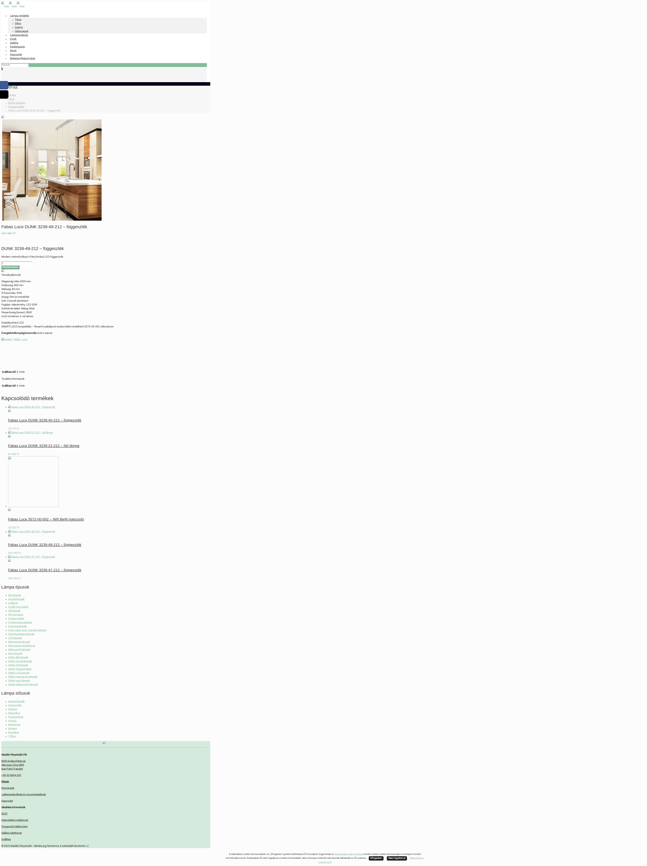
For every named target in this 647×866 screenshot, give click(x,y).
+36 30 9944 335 (11, 775)
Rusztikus (13, 732)
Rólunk (5, 782)
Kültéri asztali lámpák (20, 661)
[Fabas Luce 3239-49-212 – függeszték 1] (51, 220)
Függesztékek (16, 107)
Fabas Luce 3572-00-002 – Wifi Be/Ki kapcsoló (46, 519)
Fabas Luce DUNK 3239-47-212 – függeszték (44, 570)
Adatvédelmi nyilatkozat (14, 820)
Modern (12, 729)
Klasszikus (14, 713)
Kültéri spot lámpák (19, 681)
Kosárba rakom (10, 267)
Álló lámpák (14, 595)
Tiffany (12, 736)
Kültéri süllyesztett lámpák (23, 684)
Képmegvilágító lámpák (21, 634)
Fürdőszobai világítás (20, 622)
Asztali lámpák (16, 599)
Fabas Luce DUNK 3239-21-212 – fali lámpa (43, 446)
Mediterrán (14, 725)
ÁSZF (4, 814)
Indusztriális (15, 705)
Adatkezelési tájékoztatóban (348, 854)
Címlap (12, 95)
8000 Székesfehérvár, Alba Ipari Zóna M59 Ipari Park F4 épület (13, 765)
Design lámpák (16, 701)
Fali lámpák (14, 611)
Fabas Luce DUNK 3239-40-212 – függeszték (44, 420)
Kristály (12, 721)
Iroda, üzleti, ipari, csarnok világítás (27, 630)
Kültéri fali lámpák (18, 665)
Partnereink (7, 788)
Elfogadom (376, 858)
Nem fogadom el (397, 858)
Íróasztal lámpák (17, 626)
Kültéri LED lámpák (18, 673)
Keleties (12, 709)
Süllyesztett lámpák (19, 650)
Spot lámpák (15, 653)
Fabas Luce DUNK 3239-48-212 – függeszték (44, 545)
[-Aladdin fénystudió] (13, 6)
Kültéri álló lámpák (18, 657)
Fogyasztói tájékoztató (14, 827)
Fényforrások (15, 615)
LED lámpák (15, 638)
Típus (11, 99)
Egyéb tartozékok (18, 607)
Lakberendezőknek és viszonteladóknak (23, 794)
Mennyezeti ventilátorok (21, 646)
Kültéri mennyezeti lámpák (22, 677)
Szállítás (6, 839)
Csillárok (13, 603)
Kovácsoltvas (15, 717)
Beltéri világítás (16, 103)
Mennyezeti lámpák (19, 642)
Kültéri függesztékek (20, 669)
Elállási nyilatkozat (11, 833)
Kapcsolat (7, 801)
